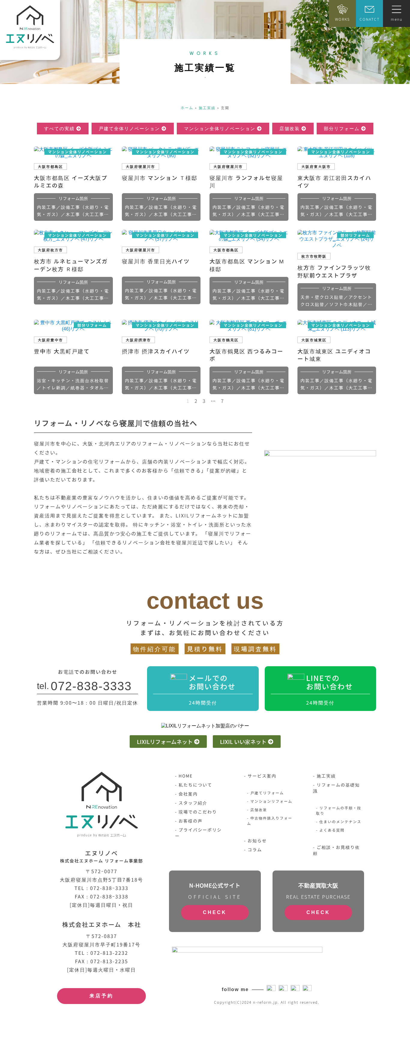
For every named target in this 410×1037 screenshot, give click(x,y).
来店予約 (101, 995)
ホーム (187, 107)
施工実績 (207, 107)
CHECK (215, 912)
